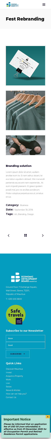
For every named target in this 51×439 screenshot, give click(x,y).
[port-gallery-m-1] (25, 65)
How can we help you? (16, 394)
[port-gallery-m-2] (25, 110)
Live (8, 383)
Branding (22, 214)
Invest (9, 372)
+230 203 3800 (15, 299)
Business (24, 205)
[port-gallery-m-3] (25, 145)
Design (30, 214)
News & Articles (13, 390)
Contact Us (11, 397)
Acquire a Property (14, 376)
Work (8, 379)
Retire (9, 387)
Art (15, 214)
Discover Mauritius (14, 369)
